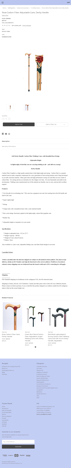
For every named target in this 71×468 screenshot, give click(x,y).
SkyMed (4, 424)
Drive (3, 406)
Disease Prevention (42, 386)
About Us (4, 368)
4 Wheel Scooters (42, 374)
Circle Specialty (6, 412)
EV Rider (4, 422)
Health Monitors (41, 394)
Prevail (4, 418)
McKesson (5, 408)
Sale (38, 396)
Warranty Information (9, 146)
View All (4, 426)
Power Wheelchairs (42, 378)
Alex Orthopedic (6, 410)
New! (38, 398)
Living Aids (40, 390)
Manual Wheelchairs (43, 380)
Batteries (39, 392)
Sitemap (4, 374)
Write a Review (26, 25)
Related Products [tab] (7, 298)
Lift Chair (39, 368)
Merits (4, 414)
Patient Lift (40, 370)
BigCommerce (11, 461)
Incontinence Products (43, 384)
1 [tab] (35, 347)
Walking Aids (40, 382)
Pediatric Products (42, 372)
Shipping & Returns (8, 370)
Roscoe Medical (6, 416)
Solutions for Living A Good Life (11, 366)
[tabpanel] (12, 322)
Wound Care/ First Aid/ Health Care (47, 388)
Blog (3, 372)
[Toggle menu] (2, 2)
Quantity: (4, 116)
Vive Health (5, 420)
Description (6, 141)
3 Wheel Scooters (42, 366)
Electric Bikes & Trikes (43, 376)
